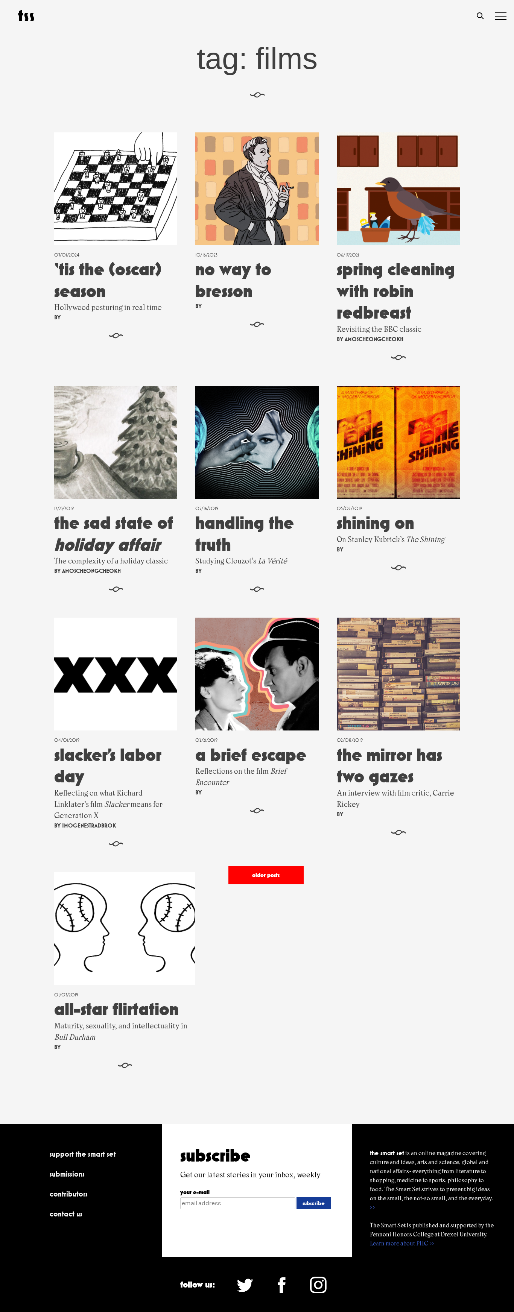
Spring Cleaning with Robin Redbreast (396, 290)
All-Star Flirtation (116, 1009)
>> (372, 1207)
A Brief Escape (250, 754)
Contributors (69, 1194)
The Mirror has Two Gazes (389, 765)
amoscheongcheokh (374, 339)
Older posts (266, 875)
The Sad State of (113, 533)
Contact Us (66, 1214)
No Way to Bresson (233, 280)
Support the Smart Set (83, 1154)
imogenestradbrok (89, 825)
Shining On (375, 522)
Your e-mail (195, 1192)
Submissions (67, 1174)
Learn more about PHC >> (402, 1243)
